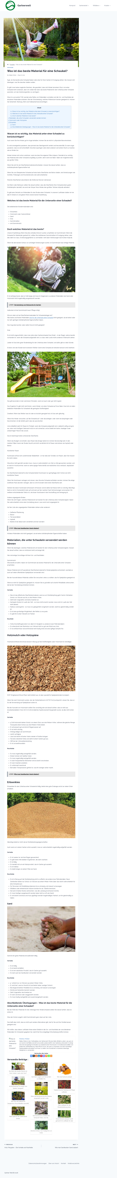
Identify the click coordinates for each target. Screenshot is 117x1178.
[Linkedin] (39, 1056)
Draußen (10, 67)
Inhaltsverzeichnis (73, 1163)
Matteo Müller (12, 75)
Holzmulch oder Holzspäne (17, 120)
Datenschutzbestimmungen (38, 1163)
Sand (13, 125)
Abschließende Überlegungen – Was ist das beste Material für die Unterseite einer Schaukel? (40, 127)
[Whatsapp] (49, 1056)
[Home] (7, 64)
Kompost (72, 5)
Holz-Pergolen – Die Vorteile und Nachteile (18, 1146)
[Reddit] (36, 1056)
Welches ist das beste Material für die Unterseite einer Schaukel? (31, 113)
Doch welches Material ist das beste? (23, 116)
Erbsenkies (12, 122)
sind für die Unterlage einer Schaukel (41, 317)
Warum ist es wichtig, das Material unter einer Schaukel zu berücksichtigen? (35, 111)
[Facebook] (31, 1056)
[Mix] (46, 1056)
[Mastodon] (44, 1056)
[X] (34, 1056)
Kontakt (63, 1163)
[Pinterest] (41, 1056)
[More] (51, 1056)
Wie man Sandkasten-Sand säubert (66, 1146)
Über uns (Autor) (53, 1163)
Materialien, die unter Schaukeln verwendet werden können (27, 118)
